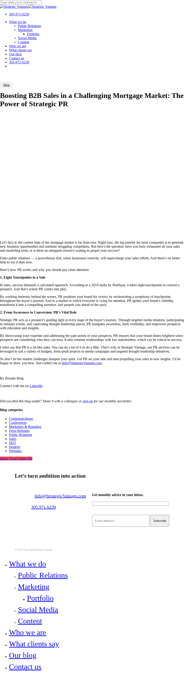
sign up (88, 401)
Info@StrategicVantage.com (82, 363)
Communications (21, 418)
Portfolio (40, 598)
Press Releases (19, 431)
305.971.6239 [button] (43, 507)
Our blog (22, 655)
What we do (27, 564)
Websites (15, 451)
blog (6, 85)
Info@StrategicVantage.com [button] (60, 495)
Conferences (18, 423)
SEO (12, 443)
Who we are (27, 632)
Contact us (25, 667)
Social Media (38, 609)
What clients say (34, 644)
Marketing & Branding (25, 427)
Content (30, 621)
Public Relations (20, 435)
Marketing (33, 587)
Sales (12, 439)
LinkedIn (36, 386)
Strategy (15, 447)
